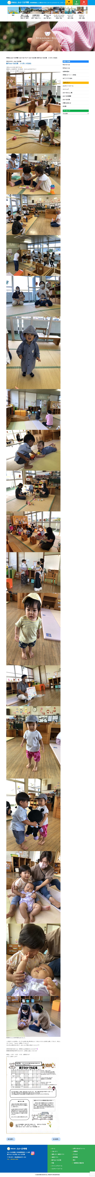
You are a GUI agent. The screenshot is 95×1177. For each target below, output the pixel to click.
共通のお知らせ (67, 103)
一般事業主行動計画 (78, 1163)
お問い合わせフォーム (79, 1148)
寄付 (74, 1160)
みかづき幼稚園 (67, 96)
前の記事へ (11, 1139)
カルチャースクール (81, 17)
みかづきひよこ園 (67, 92)
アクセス (84, 4)
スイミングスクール (70, 17)
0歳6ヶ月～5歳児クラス (58, 1154)
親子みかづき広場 (47, 17)
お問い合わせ (69, 4)
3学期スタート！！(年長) (69, 75)
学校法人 (39, 2)
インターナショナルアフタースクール (59, 17)
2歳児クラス (55, 1157)
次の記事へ (56, 1139)
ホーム (53, 1148)
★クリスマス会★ (67, 78)
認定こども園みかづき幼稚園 (24, 17)
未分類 (64, 106)
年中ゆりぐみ (66, 68)
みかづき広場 (66, 99)
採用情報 (75, 1157)
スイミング (66, 89)
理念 (13, 15)
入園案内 (76, 4)
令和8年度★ (66, 71)
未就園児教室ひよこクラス (36, 17)
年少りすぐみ (66, 64)
